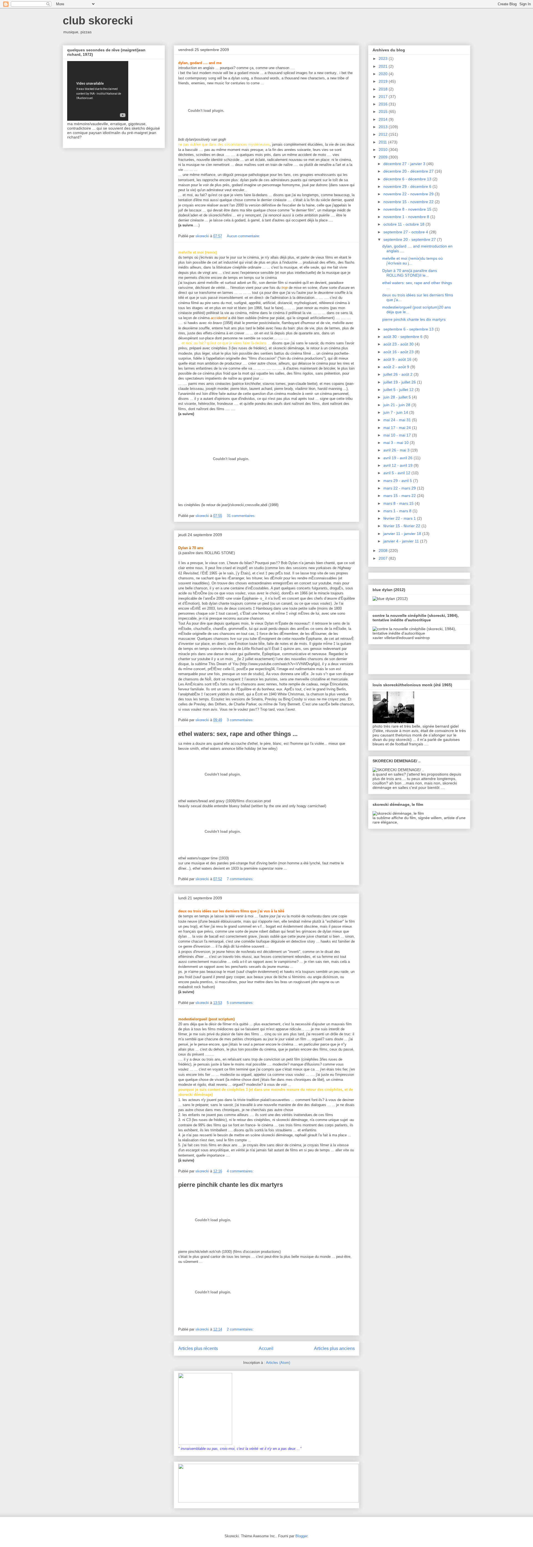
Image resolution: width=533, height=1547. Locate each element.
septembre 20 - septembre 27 (410, 239)
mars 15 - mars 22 (400, 495)
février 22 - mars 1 (400, 518)
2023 (384, 58)
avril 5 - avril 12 (397, 473)
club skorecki (98, 20)
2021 (384, 66)
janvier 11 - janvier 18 (402, 533)
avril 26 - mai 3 (397, 450)
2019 (384, 81)
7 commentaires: (241, 879)
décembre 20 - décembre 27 (409, 171)
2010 (384, 149)
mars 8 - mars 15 (399, 503)
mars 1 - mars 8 (398, 511)
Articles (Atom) (278, 1363)
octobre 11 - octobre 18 (404, 224)
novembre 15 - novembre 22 (409, 202)
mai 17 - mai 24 (397, 427)
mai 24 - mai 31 (397, 420)
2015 (384, 111)
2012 (384, 134)
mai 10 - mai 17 (397, 435)
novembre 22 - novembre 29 (409, 194)
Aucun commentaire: (244, 236)
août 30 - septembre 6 (403, 336)
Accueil (266, 1348)
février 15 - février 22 (402, 526)
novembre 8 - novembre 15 (408, 209)
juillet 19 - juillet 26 (400, 382)
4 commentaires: (241, 1171)
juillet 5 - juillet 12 (399, 389)
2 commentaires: (241, 1329)
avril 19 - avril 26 (398, 458)
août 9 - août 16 (398, 359)
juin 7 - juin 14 (396, 412)
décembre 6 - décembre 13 (408, 179)
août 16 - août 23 (399, 352)
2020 (384, 74)
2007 (384, 558)
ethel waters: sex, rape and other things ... (238, 733)
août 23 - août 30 (399, 344)
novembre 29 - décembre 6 (408, 186)
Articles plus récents (198, 1348)
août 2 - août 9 (396, 367)
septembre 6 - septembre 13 (409, 329)
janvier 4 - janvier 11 (401, 541)
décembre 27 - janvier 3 (404, 163)
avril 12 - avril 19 (398, 465)
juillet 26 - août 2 (398, 374)
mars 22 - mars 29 (400, 488)
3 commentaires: (241, 720)
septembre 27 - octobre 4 (406, 232)
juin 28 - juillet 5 (397, 397)
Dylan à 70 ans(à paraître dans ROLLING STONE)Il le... (409, 272)
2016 (384, 104)
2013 (384, 127)
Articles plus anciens (334, 1348)
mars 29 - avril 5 (398, 480)
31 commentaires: (242, 516)
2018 (384, 89)
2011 (383, 142)
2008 (384, 550)
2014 (384, 119)
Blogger (301, 1536)
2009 (384, 157)
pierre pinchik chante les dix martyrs (230, 1184)
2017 (384, 96)
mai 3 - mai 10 (396, 442)
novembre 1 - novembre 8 (406, 216)
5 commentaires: (241, 1003)
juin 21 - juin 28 (397, 405)
